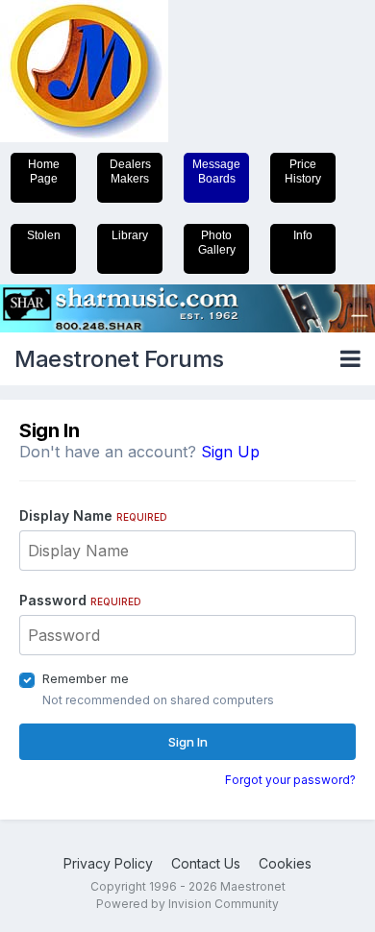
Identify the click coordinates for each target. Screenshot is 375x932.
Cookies (285, 863)
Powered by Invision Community (187, 903)
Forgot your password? (290, 780)
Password (80, 600)
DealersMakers (130, 171)
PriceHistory (303, 171)
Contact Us (205, 863)
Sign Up (230, 451)
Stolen (44, 235)
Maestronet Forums (119, 359)
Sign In (188, 741)
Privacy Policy (108, 863)
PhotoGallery (217, 243)
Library (130, 235)
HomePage (44, 171)
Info (302, 235)
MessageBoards (216, 171)
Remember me (85, 678)
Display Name (93, 515)
